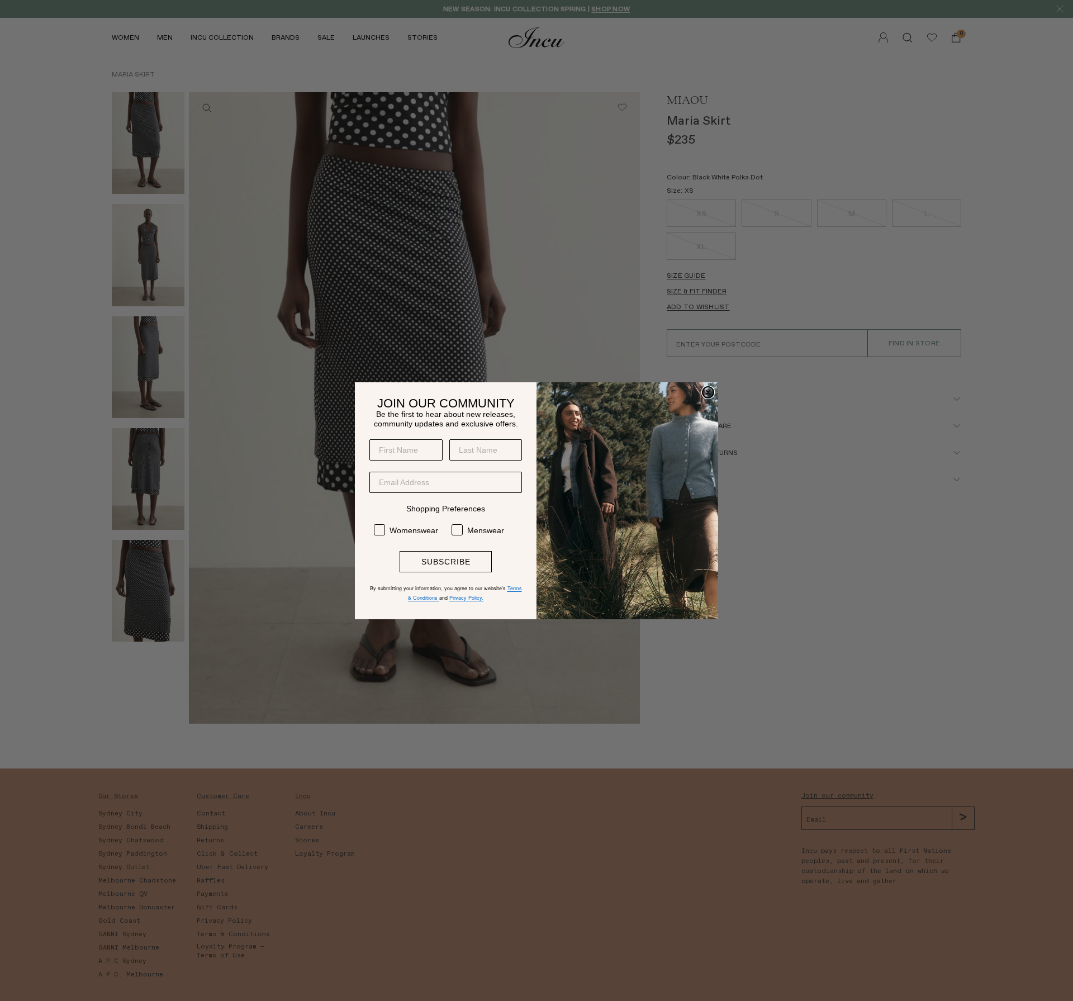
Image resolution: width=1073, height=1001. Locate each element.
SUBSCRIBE (446, 561)
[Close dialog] (708, 392)
